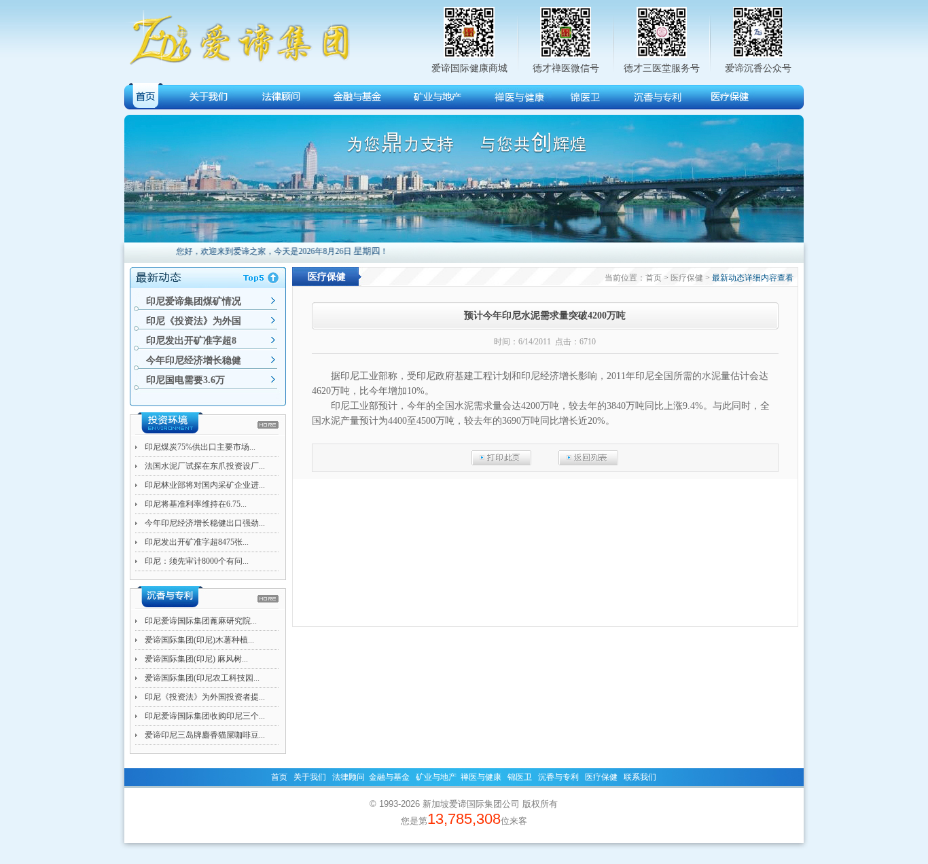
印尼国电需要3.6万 (185, 380)
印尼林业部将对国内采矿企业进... (205, 485)
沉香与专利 (558, 777)
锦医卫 (519, 777)
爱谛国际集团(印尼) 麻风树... (196, 659)
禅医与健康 (481, 777)
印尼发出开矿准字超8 (191, 341)
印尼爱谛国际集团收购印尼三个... (205, 716)
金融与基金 (389, 777)
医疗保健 (601, 777)
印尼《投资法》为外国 (193, 321)
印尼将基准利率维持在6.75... (196, 504)
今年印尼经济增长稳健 (193, 360)
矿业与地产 (436, 777)
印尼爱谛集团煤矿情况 (193, 301)
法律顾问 (348, 777)
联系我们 (640, 777)
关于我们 (309, 777)
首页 (279, 777)
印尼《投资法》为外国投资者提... (205, 697)
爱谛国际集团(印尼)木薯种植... (199, 640)
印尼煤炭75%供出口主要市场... (200, 447)
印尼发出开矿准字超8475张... (197, 542)
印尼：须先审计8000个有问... (197, 561)
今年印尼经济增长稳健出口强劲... (205, 523)
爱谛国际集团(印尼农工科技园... (202, 678)
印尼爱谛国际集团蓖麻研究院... (201, 621)
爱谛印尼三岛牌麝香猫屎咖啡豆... (205, 735)
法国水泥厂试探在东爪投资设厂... (205, 466)
